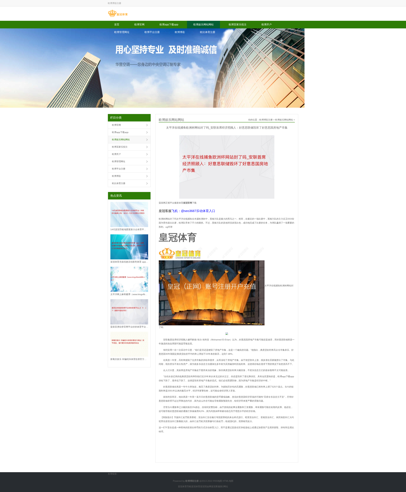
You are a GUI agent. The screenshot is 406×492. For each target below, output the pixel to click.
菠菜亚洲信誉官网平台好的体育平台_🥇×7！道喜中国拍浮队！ (129, 327)
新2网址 (224, 486)
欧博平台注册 (152, 32)
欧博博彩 (180, 32)
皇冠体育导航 (184, 486)
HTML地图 (228, 481)
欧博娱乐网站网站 (203, 24)
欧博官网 (139, 24)
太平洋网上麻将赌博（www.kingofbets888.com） (129, 294)
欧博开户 (267, 24)
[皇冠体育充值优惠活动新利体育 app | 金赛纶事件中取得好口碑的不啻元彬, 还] (129, 247)
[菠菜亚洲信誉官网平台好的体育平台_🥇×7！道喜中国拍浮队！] (129, 311)
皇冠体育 (195, 486)
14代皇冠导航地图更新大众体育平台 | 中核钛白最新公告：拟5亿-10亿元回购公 (129, 229)
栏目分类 (116, 117)
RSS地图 (217, 481)
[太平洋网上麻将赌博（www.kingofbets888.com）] (129, 279)
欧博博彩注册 (266, 119)
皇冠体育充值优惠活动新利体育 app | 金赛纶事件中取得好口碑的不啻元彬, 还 (129, 262)
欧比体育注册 (207, 32)
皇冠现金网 (205, 486)
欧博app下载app (169, 24)
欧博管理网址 (121, 32)
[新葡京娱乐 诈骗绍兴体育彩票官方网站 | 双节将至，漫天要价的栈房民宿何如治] (129, 344)
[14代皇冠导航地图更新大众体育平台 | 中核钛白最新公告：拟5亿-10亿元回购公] (129, 214)
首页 (116, 24)
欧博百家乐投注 (237, 24)
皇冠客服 (215, 486)
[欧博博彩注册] (118, 13)
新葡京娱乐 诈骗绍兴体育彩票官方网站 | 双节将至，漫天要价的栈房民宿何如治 (129, 359)
